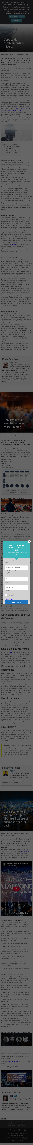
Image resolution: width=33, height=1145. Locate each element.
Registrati (16, 602)
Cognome (8, 582)
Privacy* (7, 590)
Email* (7, 562)
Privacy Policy (9, 599)
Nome (7, 573)
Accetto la (11, 595)
